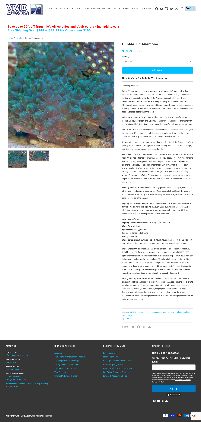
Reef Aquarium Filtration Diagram (117, 361)
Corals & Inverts (93, 8)
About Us (58, 353)
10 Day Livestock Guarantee (66, 364)
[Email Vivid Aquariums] (171, 9)
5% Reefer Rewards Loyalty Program (69, 357)
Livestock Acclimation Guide (115, 376)
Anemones (139, 312)
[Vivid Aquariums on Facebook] (156, 9)
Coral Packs (113, 8)
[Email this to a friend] (149, 327)
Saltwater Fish (130, 8)
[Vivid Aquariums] (24, 10)
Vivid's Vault (55, 8)
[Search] (182, 8)
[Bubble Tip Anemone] (61, 95)
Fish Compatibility (110, 357)
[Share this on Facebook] (138, 327)
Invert (129, 319)
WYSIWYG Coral (72, 8)
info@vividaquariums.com (16, 355)
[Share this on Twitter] (133, 327)
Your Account (60, 372)
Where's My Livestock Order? (66, 376)
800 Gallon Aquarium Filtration (116, 372)
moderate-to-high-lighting (172, 312)
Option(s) (126, 56)
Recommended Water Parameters (117, 368)
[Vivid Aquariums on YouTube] (161, 9)
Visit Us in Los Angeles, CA (65, 368)
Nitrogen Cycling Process (113, 364)
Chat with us (10, 362)
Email (155, 362)
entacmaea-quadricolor (153, 312)
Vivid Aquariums (28, 416)
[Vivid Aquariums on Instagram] (166, 9)
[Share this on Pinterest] (144, 327)
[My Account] (176, 8)
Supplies (147, 8)
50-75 (132, 312)
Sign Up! (174, 388)
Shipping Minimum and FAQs (66, 361)
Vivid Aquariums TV (13, 369)
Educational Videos (111, 353)
